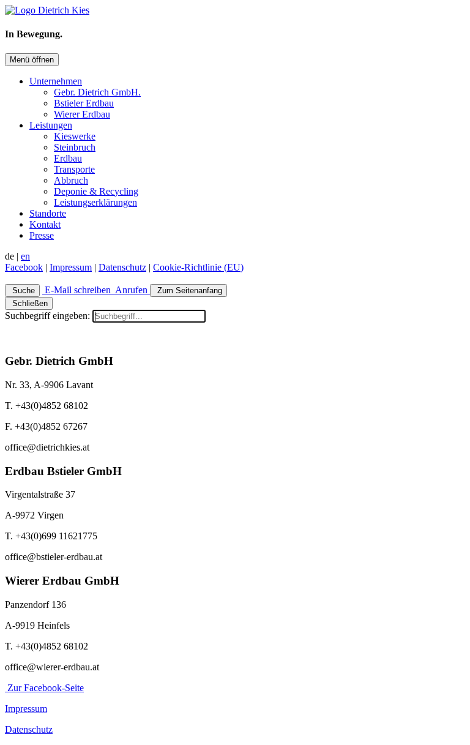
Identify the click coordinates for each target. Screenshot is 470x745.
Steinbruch (74, 147)
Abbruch (71, 180)
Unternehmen (55, 81)
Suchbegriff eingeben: (47, 315)
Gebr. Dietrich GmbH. (97, 92)
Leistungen (50, 125)
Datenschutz (122, 267)
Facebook (24, 267)
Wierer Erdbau (82, 114)
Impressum (71, 267)
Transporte (74, 169)
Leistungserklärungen (95, 202)
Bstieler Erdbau (84, 103)
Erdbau (68, 158)
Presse (41, 235)
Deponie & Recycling (96, 191)
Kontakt (45, 224)
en (25, 256)
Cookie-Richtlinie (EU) (198, 267)
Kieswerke (74, 136)
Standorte (47, 213)
